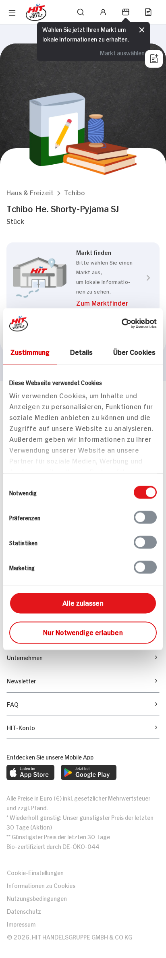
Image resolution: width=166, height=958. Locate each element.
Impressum (21, 923)
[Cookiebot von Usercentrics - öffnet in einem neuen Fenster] (121, 323)
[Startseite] (36, 12)
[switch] (145, 517)
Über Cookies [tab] (134, 351)
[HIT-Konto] (103, 12)
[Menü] (12, 13)
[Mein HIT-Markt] (126, 12)
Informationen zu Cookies (41, 885)
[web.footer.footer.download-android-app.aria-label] (88, 772)
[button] (30, 192)
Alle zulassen (82, 602)
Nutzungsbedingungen (37, 898)
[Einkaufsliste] (148, 12)
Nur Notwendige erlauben (82, 631)
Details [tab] (81, 351)
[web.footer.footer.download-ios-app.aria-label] (30, 772)
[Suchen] (81, 12)
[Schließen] (142, 30)
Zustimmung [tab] (30, 351)
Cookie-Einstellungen (35, 872)
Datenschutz (24, 911)
